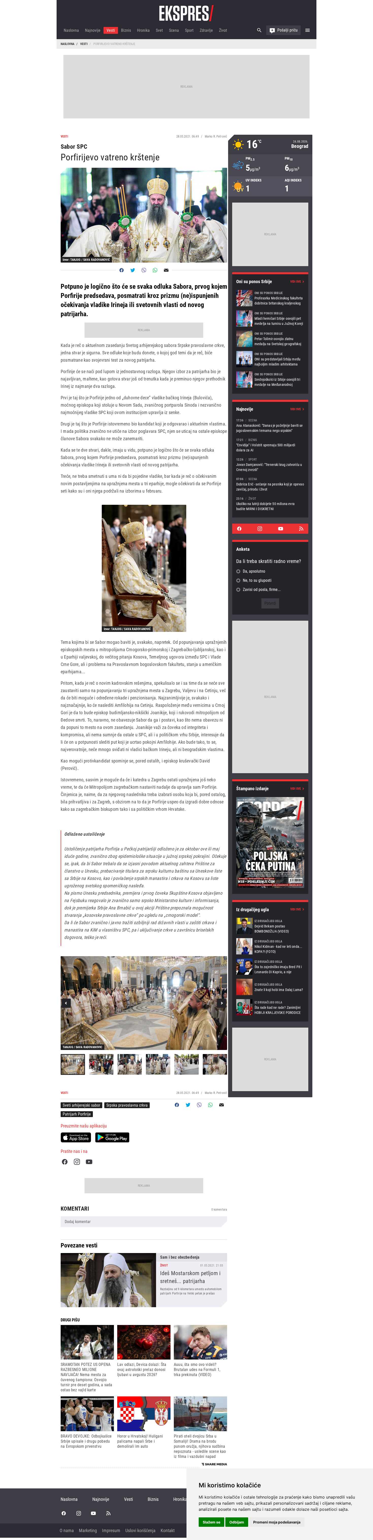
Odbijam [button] (236, 1522)
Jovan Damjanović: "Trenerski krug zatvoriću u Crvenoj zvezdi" (270, 464)
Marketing (88, 1530)
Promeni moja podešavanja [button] (276, 1522)
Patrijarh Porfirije (77, 1114)
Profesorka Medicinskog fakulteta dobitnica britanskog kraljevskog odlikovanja (270, 298)
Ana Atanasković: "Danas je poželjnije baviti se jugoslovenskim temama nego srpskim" (270, 425)
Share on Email (166, 270)
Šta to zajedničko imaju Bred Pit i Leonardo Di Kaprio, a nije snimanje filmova (270, 966)
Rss (301, 529)
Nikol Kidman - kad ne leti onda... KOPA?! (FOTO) (270, 946)
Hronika (143, 30)
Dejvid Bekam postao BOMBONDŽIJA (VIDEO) (270, 926)
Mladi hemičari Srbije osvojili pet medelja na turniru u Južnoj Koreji (270, 318)
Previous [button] (66, 1003)
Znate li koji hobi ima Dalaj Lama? (270, 987)
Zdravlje (206, 30)
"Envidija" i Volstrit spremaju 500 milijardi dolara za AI (270, 445)
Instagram (77, 1162)
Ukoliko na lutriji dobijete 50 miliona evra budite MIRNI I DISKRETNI (270, 503)
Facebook (65, 1162)
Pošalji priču (287, 30)
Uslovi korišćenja (140, 1530)
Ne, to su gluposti (257, 580)
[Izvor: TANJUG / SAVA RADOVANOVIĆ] (144, 568)
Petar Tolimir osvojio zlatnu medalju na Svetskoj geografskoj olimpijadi (270, 339)
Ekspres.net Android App (112, 1137)
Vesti (111, 30)
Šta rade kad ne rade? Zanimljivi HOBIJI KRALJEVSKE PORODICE (270, 1007)
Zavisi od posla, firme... (262, 589)
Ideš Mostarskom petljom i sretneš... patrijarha (144, 1280)
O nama (67, 1530)
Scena (174, 30)
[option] (144, 1003)
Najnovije (92, 30)
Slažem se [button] (211, 1522)
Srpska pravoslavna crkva (127, 1105)
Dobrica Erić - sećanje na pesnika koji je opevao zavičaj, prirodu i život (270, 484)
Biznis (126, 30)
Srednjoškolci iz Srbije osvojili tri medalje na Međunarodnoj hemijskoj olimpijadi (270, 379)
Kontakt (168, 1530)
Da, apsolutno (254, 571)
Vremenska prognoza (270, 144)
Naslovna (71, 30)
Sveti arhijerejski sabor (81, 1105)
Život (223, 30)
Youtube (89, 1162)
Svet (159, 30)
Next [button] (221, 1003)
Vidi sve (295, 281)
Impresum (111, 1530)
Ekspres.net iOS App (76, 1137)
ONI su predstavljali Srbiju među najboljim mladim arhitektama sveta (270, 359)
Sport (189, 30)
